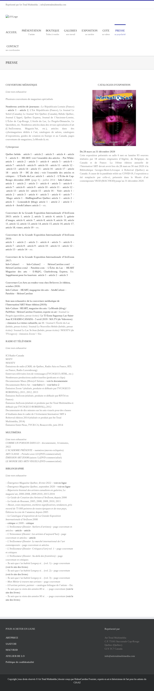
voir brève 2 (53, 384)
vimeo (19, 227)
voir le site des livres (16, 567)
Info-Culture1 (13, 264)
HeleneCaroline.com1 (59, 264)
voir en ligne (60, 482)
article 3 (50, 154)
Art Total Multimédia (47, 679)
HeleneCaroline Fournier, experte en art (37, 311)
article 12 (67, 165)
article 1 (12, 110)
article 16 (48, 168)
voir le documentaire (57, 381)
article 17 (60, 168)
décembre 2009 (22, 179)
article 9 (31, 165)
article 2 (24, 110)
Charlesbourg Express (55, 271)
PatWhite (10, 311)
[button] (32, 48)
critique (11, 523)
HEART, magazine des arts (33, 308)
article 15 (36, 168)
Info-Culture (12, 290)
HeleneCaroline (25, 293)
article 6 (14, 158)
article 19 (17, 172)
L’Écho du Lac (55, 267)
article (18, 530)
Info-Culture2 (34, 264)
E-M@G (37, 271)
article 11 (55, 165)
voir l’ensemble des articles (46, 158)
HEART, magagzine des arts (35, 290)
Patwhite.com (38, 267)
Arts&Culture (58, 290)
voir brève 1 (38, 384)
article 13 (11, 168)
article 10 (43, 165)
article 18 (10, 227)
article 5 (56, 161)
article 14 (23, 168)
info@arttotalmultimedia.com (53, 4)
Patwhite (10, 293)
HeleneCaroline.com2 (17, 267)
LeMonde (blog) (57, 308)
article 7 (10, 165)
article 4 (61, 154)
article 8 (21, 165)
